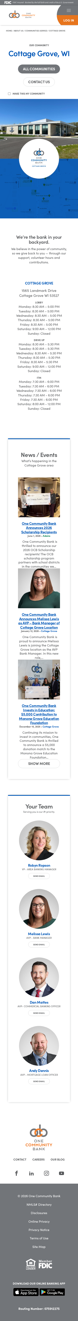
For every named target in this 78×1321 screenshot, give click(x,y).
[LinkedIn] (31, 1173)
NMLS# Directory (39, 1204)
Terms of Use (39, 1238)
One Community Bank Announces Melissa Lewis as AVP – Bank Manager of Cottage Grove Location (39, 620)
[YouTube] (61, 1173)
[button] (68, 10)
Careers (38, 1159)
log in (68, 20)
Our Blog (58, 1159)
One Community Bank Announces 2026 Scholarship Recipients (39, 527)
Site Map (39, 1246)
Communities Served (36, 30)
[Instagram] (46, 1173)
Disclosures (39, 1213)
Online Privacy (39, 1221)
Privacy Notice (39, 1229)
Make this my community (29, 93)
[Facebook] (16, 1173)
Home (9, 30)
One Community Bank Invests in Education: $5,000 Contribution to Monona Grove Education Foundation (39, 714)
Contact (19, 1159)
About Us (18, 30)
